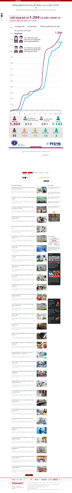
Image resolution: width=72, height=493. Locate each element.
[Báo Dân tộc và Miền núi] (13, 479)
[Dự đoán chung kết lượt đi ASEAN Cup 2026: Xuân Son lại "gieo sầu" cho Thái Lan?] (54, 274)
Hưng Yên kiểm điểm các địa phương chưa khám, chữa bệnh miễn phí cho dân (23, 381)
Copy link (2, 20)
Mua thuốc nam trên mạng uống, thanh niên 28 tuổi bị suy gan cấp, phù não (23, 266)
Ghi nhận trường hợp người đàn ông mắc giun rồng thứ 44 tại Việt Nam (23, 334)
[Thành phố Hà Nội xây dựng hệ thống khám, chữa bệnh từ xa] (42, 229)
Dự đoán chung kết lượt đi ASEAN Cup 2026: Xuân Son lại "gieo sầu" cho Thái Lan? (53, 281)
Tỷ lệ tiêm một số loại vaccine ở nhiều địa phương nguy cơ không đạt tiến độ (23, 217)
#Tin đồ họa (35, 172)
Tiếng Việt (42, 0)
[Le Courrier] (50, 479)
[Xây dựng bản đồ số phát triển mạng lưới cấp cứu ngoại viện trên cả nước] (42, 402)
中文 (52, 0)
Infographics (52, 236)
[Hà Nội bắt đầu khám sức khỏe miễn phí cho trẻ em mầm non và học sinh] (42, 411)
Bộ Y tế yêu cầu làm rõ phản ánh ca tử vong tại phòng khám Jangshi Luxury (24, 236)
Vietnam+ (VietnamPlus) (18, 0)
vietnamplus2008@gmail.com (33, 488)
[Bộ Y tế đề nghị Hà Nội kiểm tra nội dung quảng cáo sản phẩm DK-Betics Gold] (42, 306)
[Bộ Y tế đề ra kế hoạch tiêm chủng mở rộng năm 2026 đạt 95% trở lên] (42, 258)
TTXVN (47, 482)
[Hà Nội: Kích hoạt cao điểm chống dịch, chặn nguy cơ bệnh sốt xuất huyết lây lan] (42, 393)
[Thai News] (27, 479)
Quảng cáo (54, 482)
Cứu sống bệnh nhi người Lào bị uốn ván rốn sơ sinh (22, 418)
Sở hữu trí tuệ (29, 482)
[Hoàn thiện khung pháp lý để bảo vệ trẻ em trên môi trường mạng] (42, 287)
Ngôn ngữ (44, 482)
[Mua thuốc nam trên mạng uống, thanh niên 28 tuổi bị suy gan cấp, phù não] (42, 268)
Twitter (2, 16)
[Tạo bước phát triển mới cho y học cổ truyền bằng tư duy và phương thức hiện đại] (42, 297)
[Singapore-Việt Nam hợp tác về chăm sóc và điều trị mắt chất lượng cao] (42, 430)
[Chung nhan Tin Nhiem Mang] (55, 484)
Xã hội (35, 2)
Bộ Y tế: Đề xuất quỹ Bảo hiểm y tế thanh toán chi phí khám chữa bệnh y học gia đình (54, 193)
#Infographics (24, 172)
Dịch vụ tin (50, 482)
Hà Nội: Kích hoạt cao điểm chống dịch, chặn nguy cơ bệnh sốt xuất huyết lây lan (24, 391)
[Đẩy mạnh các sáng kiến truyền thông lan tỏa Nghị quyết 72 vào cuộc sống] (42, 248)
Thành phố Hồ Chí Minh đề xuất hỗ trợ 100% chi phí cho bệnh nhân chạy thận (23, 438)
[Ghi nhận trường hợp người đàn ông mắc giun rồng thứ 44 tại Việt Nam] (42, 336)
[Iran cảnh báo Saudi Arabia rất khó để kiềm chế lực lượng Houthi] (58, 319)
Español (50, 0)
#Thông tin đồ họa (41, 172)
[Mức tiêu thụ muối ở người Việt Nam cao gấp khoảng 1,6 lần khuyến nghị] (42, 345)
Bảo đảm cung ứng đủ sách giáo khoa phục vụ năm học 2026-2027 (54, 248)
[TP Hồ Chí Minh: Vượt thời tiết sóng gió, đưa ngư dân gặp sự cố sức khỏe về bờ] (42, 468)
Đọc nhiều (51, 185)
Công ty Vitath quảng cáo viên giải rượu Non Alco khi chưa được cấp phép (23, 314)
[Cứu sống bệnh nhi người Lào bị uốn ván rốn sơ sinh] (42, 421)
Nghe (51, 321)
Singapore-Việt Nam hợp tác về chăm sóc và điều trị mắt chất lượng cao (23, 428)
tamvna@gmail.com (46, 485)
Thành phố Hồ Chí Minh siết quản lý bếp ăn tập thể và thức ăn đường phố (24, 372)
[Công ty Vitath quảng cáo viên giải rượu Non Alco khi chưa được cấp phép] (42, 316)
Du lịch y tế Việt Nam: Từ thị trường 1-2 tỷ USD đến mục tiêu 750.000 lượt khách (23, 353)
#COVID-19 (46, 172)
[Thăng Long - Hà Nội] (56, 0)
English (44, 0)
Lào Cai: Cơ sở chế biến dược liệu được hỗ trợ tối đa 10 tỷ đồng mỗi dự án (23, 324)
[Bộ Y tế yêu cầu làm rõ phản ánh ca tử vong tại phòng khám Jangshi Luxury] (42, 238)
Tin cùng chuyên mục (17, 185)
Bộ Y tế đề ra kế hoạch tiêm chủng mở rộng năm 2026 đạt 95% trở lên (23, 256)
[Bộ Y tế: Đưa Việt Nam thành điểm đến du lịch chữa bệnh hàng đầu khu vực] (42, 449)
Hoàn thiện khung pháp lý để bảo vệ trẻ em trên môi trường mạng (22, 285)
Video (51, 254)
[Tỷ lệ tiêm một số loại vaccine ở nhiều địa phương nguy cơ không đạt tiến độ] (42, 219)
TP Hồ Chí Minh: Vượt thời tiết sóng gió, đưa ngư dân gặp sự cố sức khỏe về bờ (23, 466)
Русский (54, 0)
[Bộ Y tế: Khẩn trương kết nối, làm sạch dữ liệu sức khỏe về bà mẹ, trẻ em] (42, 277)
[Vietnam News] (44, 479)
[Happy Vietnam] (31, 479)
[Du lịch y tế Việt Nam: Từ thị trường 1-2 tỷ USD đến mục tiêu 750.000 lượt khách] (42, 355)
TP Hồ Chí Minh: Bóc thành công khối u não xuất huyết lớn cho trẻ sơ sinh (23, 362)
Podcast (51, 300)
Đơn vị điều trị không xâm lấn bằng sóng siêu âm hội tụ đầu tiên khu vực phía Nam (23, 207)
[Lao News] (24, 479)
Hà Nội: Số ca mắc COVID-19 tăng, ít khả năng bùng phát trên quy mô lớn (54, 197)
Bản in (2, 18)
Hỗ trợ (41, 482)
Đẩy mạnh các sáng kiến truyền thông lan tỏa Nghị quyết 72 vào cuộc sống (24, 246)
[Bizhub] (21, 479)
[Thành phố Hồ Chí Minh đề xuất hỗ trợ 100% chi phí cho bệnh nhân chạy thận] (42, 440)
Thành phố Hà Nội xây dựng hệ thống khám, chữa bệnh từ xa (23, 227)
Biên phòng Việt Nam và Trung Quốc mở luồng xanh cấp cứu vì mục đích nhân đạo (23, 188)
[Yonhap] (37, 479)
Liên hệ (58, 482)
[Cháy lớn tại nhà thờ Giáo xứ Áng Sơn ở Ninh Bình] (58, 304)
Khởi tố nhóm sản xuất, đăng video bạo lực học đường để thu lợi (53, 266)
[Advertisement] (36, 163)
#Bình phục (29, 174)
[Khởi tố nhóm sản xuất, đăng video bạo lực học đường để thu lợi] (54, 260)
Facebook (2, 14)
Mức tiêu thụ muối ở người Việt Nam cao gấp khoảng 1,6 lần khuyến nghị (24, 343)
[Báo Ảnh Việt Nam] (55, 479)
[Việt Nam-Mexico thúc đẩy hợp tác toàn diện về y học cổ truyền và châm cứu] (42, 459)
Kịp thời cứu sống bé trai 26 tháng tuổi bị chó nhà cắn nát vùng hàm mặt (54, 188)
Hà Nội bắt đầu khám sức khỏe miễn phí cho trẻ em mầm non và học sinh (23, 410)
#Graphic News (30, 172)
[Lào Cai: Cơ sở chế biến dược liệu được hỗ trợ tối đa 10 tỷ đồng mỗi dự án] (42, 326)
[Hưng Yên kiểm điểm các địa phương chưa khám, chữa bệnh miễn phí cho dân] (42, 383)
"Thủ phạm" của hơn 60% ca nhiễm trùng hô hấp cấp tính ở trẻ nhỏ (24, 198)
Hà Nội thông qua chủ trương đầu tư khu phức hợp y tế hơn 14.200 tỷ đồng (54, 202)
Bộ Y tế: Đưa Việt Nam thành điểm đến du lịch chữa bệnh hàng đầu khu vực (23, 447)
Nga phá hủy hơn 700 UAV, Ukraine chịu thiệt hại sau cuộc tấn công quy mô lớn (51, 311)
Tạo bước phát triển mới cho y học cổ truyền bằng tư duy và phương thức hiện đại (24, 295)
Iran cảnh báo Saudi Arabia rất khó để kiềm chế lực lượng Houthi (51, 319)
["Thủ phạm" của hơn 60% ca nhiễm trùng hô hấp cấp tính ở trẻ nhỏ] (42, 199)
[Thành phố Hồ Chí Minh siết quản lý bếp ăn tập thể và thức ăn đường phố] (42, 374)
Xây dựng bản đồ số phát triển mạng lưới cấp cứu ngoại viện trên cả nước (23, 400)
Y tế (37, 2)
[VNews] (59, 479)
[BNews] (17, 479)
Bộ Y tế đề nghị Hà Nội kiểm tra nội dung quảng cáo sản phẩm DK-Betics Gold (23, 304)
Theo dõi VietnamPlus (41, 177)
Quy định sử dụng (34, 482)
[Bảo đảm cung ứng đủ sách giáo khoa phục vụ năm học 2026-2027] (54, 242)
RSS (38, 482)
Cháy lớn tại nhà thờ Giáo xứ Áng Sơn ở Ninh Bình (51, 303)
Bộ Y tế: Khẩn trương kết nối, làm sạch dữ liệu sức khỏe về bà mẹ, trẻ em (23, 275)
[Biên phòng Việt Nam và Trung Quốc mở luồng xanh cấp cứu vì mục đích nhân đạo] (42, 190)
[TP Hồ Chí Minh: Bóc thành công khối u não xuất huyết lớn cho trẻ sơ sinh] (42, 364)
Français (47, 0)
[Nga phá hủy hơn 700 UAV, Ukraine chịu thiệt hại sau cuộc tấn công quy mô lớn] (58, 311)
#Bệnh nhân (24, 174)
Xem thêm (29, 475)
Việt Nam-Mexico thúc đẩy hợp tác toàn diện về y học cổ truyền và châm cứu (23, 457)
